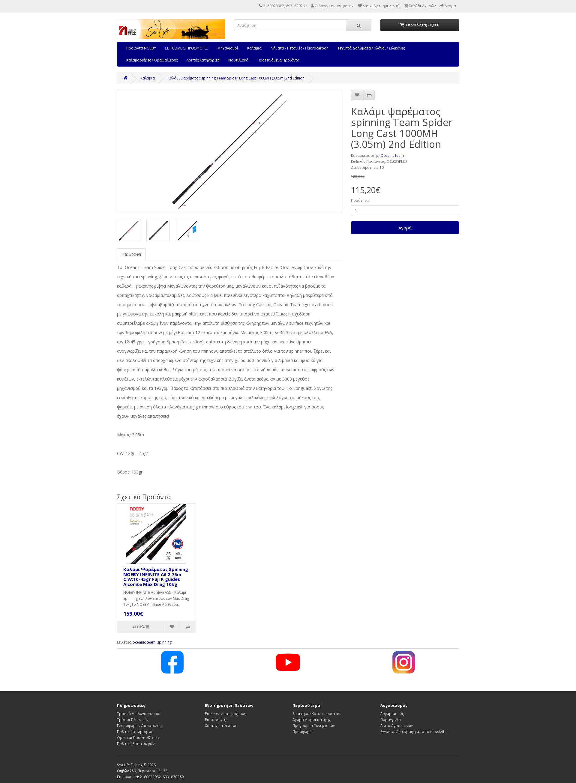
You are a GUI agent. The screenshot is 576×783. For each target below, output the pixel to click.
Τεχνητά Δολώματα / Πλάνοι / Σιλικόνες (371, 48)
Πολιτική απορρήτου (135, 731)
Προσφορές (302, 731)
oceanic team (144, 642)
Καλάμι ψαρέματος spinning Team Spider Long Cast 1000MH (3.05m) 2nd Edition (236, 78)
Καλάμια (254, 48)
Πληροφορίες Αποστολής (139, 725)
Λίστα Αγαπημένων (396, 725)
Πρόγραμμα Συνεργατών (313, 725)
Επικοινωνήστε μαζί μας (225, 713)
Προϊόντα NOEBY (141, 48)
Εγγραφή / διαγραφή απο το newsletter (414, 731)
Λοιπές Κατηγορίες (203, 60)
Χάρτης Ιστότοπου (221, 725)
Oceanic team (392, 155)
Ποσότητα (360, 200)
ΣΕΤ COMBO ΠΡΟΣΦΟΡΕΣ (186, 48)
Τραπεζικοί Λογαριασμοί (138, 713)
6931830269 (173, 776)
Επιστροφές (215, 719)
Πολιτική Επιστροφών (135, 743)
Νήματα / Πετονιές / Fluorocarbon (299, 48)
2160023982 (150, 776)
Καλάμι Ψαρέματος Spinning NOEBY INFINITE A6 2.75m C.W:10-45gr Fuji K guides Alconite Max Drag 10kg (155, 576)
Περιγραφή (131, 254)
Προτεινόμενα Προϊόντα (278, 60)
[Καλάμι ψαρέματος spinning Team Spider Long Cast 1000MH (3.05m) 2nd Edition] (229, 151)
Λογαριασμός (392, 713)
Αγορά (405, 228)
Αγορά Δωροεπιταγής (311, 719)
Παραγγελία (390, 719)
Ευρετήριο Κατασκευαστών (316, 713)
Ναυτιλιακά (238, 60)
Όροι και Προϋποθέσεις (138, 737)
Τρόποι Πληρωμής (132, 719)
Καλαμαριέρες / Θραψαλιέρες (152, 60)
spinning (164, 642)
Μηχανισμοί (228, 48)
